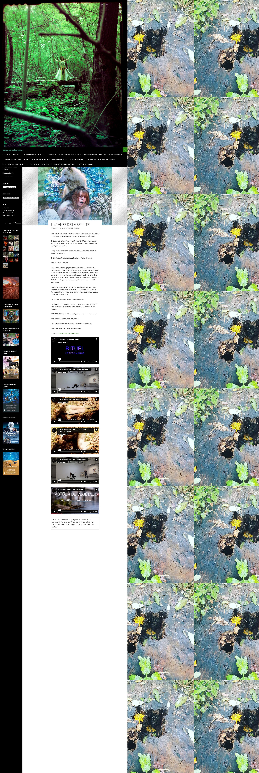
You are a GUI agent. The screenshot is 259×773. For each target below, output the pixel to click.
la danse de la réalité (70, 224)
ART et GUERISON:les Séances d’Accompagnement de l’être (48, 159)
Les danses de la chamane (13, 150)
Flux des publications (8, 210)
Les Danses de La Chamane (10, 154)
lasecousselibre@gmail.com (69, 333)
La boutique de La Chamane (85, 164)
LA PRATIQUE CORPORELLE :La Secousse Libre (15, 159)
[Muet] (15, 223)
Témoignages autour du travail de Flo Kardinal (101, 159)
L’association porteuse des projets (64, 164)
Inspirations (33, 164)
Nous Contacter (46, 164)
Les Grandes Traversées (76, 159)
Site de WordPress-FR (9, 215)
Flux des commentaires (9, 213)
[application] (11, 223)
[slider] (17, 223)
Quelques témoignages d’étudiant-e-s (33, 154)
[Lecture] (6, 223)
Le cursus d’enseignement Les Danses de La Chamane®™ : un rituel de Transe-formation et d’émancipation (89, 154)
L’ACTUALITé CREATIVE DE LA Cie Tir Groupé (14, 164)
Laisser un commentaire (72, 228)
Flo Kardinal (51, 154)
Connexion (6, 208)
